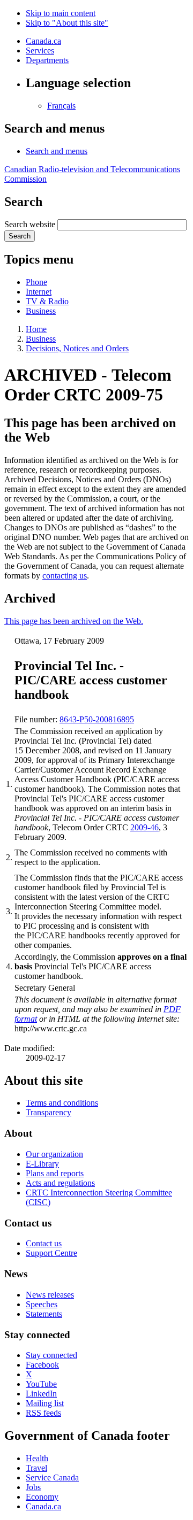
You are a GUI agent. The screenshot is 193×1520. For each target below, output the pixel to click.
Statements (44, 1313)
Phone (36, 282)
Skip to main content (60, 13)
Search (20, 236)
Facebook (42, 1364)
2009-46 (144, 827)
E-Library (42, 1163)
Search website (29, 224)
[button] (56, 151)
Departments (47, 60)
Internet (38, 291)
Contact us (44, 1243)
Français (61, 105)
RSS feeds (43, 1412)
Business (41, 310)
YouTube (41, 1383)
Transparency (48, 1112)
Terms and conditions (62, 1102)
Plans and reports (55, 1173)
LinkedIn (41, 1393)
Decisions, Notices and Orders (77, 348)
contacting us (64, 575)
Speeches (41, 1304)
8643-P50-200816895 (97, 719)
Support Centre (51, 1252)
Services (40, 50)
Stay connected (51, 1355)
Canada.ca (43, 40)
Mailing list (45, 1403)
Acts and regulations (60, 1182)
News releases (50, 1294)
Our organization (54, 1154)
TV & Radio (47, 301)
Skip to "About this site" (67, 22)
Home (36, 329)
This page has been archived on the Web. (73, 621)
